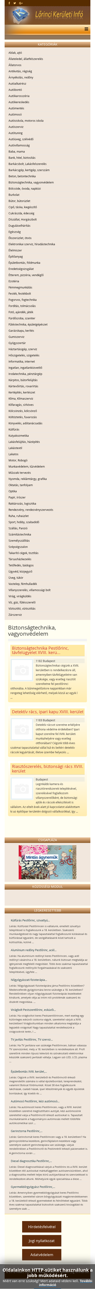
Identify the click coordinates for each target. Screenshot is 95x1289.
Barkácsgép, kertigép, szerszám (29, 170)
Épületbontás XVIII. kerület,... (29, 1071)
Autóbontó (15, 89)
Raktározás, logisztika (22, 503)
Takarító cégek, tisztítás (24, 553)
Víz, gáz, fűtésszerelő (22, 602)
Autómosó (15, 114)
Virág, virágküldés (20, 596)
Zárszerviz (15, 614)
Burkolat (14, 194)
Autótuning (16, 133)
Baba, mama (17, 151)
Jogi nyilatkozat (42, 1240)
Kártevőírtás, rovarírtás (23, 386)
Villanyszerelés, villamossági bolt (29, 590)
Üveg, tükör (16, 577)
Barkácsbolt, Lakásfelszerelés (28, 164)
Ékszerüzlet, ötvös (20, 238)
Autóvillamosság (19, 145)
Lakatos (13, 454)
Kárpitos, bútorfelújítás (23, 380)
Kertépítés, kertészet (22, 392)
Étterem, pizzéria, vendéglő (26, 275)
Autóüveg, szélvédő (21, 139)
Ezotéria (14, 281)
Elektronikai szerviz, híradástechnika (32, 244)
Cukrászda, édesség (21, 213)
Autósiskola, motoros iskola (26, 120)
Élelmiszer (15, 250)
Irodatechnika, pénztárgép (25, 374)
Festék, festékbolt (20, 293)
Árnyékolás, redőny (21, 77)
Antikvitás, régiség (20, 71)
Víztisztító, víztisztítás (22, 608)
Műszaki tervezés (20, 472)
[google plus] (21, 3)
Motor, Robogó (18, 460)
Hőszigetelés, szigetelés (24, 355)
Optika (13, 491)
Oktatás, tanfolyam (21, 485)
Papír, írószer (17, 497)
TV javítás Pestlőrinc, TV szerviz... (32, 1039)
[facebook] (9, 3)
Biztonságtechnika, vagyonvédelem (31, 182)
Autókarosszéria (19, 96)
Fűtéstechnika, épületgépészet (28, 324)
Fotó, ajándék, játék (21, 312)
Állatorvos (15, 65)
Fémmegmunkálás (20, 287)
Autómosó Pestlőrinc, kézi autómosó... (35, 1101)
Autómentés (16, 108)
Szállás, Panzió (18, 528)
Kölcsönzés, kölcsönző (23, 411)
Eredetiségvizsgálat (21, 269)
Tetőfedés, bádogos (21, 565)
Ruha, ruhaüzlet (19, 516)
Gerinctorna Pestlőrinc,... (26, 1131)
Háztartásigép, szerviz (23, 349)
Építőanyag (16, 256)
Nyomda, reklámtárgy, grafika (28, 479)
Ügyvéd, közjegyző (20, 571)
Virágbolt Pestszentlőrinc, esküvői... (33, 1010)
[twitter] (14, 3)
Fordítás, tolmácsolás (22, 306)
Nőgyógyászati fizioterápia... (29, 980)
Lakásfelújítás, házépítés (24, 442)
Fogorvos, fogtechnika (23, 299)
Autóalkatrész (17, 83)
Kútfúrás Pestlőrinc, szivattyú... (30, 920)
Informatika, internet (22, 361)
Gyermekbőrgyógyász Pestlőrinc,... (33, 1187)
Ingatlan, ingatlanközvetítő (25, 367)
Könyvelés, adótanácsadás (25, 423)
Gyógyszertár (17, 343)
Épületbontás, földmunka (24, 262)
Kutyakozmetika (19, 435)
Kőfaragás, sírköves (21, 404)
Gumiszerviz (16, 337)
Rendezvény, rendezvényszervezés (31, 509)
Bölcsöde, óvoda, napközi (25, 188)
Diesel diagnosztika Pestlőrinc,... (31, 1161)
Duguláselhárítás (19, 225)
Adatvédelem (41, 1254)
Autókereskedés (19, 102)
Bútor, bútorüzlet (19, 201)
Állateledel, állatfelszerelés (26, 59)
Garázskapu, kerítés (21, 330)
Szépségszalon (18, 547)
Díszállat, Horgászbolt (23, 219)
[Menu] (85, 29)
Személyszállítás (19, 540)
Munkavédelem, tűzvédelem (27, 466)
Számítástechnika (20, 534)
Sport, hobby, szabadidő (24, 522)
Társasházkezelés (20, 559)
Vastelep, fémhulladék (23, 584)
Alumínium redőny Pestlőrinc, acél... (33, 950)
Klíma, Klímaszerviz (21, 398)
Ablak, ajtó (15, 52)
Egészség (15, 232)
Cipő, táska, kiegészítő (23, 207)
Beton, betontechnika (22, 176)
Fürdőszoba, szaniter (22, 318)
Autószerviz (16, 127)
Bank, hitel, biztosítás (22, 157)
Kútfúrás (14, 429)
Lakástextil (15, 448)
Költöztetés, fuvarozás (23, 417)
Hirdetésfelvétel (42, 1226)
